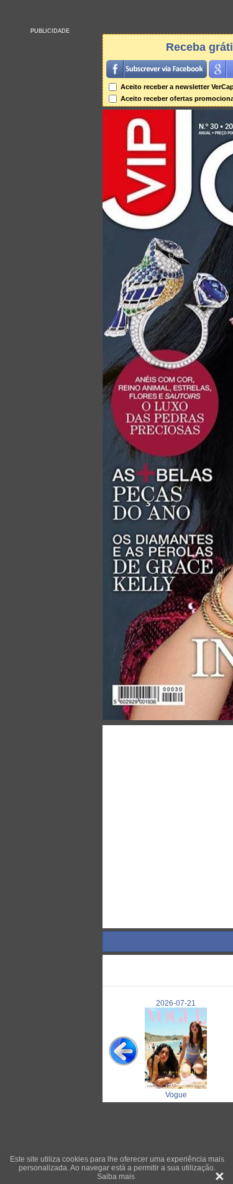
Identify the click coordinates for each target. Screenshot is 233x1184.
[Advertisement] (49, 220)
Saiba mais (116, 1176)
